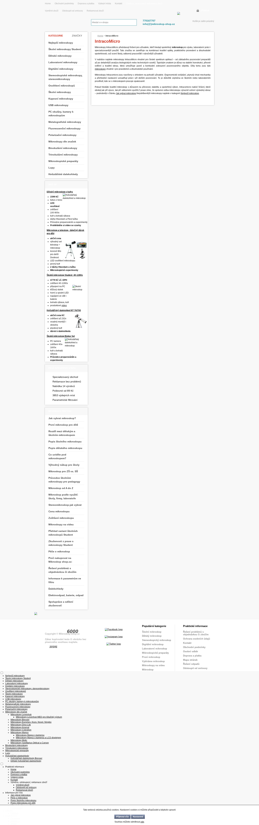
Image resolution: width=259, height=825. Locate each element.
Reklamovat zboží (95, 11)
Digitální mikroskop (153, 644)
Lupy (51, 167)
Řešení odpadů (191, 664)
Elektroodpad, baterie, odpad (66, 595)
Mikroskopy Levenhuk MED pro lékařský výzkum (39, 717)
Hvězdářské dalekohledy (63, 174)
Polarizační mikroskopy (62, 135)
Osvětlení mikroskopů (61, 85)
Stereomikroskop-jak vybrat (65, 504)
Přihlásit (205, 10)
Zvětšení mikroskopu (61, 518)
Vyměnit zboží (52, 11)
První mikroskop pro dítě (63, 424)
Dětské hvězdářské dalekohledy (26, 761)
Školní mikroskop (151, 632)
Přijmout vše (122, 816)
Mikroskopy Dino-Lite (21, 725)
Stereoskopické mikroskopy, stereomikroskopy (65, 77)
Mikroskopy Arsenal (20, 727)
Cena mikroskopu (59, 511)
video (64, 305)
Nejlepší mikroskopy (60, 42)
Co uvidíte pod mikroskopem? (57, 456)
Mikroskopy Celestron (21, 730)
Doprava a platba (86, 3)
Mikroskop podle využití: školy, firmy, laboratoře (63, 496)
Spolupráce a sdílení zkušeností (60, 603)
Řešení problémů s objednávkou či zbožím (62, 570)
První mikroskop (151, 657)
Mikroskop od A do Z (60, 488)
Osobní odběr (190, 651)
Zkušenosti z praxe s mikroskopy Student (60, 543)
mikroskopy (100, 69)
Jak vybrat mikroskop (126, 93)
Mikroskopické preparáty (63, 161)
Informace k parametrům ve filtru (64, 580)
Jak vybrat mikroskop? (62, 418)
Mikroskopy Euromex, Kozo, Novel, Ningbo (31, 722)
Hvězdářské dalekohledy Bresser (26, 758)
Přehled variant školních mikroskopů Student (63, 533)
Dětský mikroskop (152, 636)
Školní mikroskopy (59, 92)
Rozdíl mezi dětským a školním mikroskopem (61, 433)
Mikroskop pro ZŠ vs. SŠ (63, 471)
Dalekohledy (55, 588)
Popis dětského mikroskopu (65, 448)
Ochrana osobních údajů (196, 638)
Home (48, 3)
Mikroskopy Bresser (20, 719)
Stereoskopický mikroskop (156, 640)
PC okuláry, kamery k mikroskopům (60, 113)
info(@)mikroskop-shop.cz (159, 24)
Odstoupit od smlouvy (72, 11)
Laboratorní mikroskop (154, 648)
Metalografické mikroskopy (64, 122)
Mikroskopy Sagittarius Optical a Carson (30, 743)
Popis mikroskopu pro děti (23, 803)
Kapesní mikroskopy (60, 98)
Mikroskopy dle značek (62, 141)
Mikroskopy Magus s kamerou (30, 735)
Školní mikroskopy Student (64, 49)
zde (142, 822)
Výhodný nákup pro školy (63, 464)
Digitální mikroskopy (60, 68)
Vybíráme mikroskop (153, 661)
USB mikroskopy (58, 105)
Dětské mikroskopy (60, 55)
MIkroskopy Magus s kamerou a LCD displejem (38, 737)
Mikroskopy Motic (19, 740)
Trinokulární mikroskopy (63, 154)
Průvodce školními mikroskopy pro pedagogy (64, 479)
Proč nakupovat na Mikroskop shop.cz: (60, 560)
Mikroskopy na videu (61, 524)
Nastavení (138, 816)
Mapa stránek (190, 660)
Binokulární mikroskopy (62, 148)
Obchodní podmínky (64, 3)
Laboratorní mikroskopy (62, 62)
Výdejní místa (104, 3)
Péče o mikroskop (59, 551)
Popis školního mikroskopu (65, 441)
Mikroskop (147, 669)
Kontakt (118, 3)
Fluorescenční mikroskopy (64, 128)
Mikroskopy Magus (20, 732)
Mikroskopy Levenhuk (21, 714)
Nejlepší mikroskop (190, 93)
